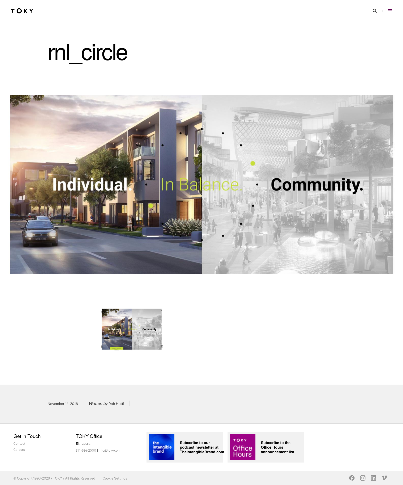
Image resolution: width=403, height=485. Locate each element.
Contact (19, 443)
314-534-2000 (86, 450)
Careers (19, 449)
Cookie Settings (115, 478)
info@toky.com (109, 450)
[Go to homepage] (22, 11)
